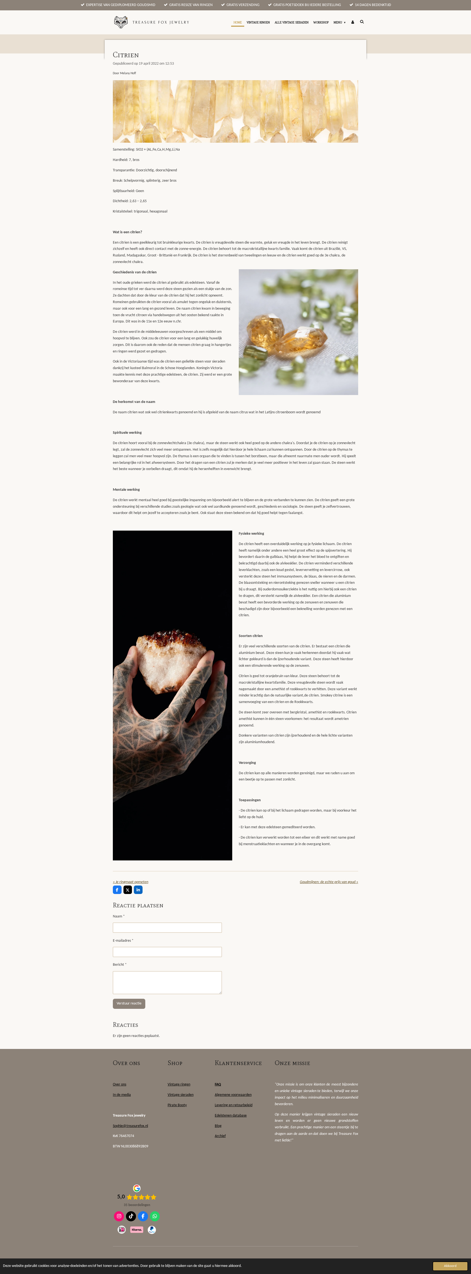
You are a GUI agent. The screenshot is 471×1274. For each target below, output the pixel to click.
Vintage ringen (179, 1084)
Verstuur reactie (129, 1003)
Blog (218, 1126)
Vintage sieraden (181, 1095)
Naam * (119, 916)
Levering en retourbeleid (233, 1105)
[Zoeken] (361, 21)
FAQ (218, 1084)
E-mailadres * (123, 941)
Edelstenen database (231, 1116)
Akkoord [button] (450, 1266)
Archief (220, 1136)
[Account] (352, 22)
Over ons (119, 1084)
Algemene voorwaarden (233, 1095)
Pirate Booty (177, 1105)
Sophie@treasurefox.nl (130, 1126)
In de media (122, 1095)
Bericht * (120, 965)
